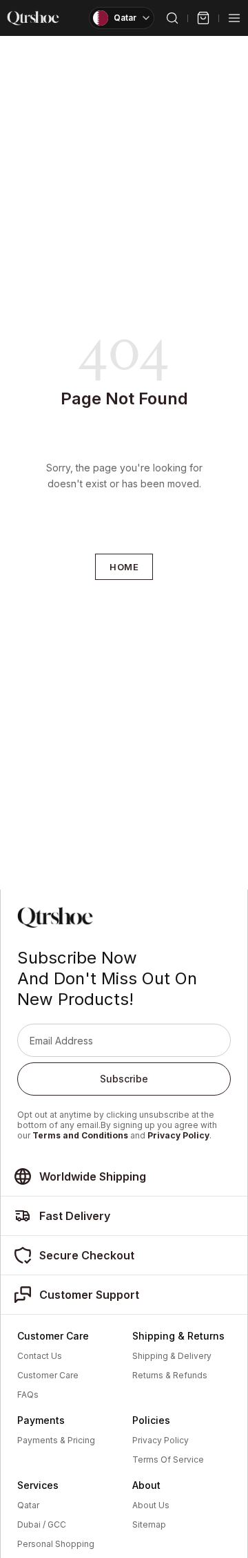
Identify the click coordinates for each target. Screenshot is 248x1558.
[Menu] (234, 18)
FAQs (28, 1395)
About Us (150, 1505)
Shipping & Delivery (171, 1356)
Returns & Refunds (169, 1375)
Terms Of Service (168, 1460)
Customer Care (48, 1375)
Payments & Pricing (56, 1440)
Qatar (28, 1505)
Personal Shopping (55, 1544)
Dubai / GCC (41, 1525)
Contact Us (39, 1356)
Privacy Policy (178, 1135)
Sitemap (149, 1525)
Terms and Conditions (80, 1135)
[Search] (172, 18)
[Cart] (203, 18)
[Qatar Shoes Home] (33, 18)
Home (124, 566)
